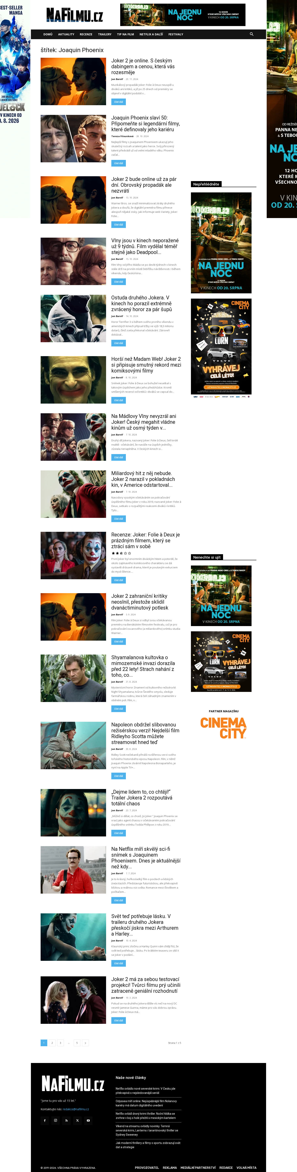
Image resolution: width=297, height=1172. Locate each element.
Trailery (104, 34)
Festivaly (176, 34)
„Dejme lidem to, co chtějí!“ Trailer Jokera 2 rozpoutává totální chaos (141, 798)
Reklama (170, 1168)
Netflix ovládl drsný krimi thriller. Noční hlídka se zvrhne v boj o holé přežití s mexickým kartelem (146, 1116)
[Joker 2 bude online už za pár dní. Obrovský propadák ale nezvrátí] (73, 200)
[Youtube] (88, 1121)
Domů (48, 34)
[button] (251, 35)
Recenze (86, 34)
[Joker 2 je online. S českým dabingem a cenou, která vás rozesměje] (73, 81)
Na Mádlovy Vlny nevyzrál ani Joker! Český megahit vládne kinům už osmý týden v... (143, 422)
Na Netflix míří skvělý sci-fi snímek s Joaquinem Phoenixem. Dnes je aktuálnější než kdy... (145, 858)
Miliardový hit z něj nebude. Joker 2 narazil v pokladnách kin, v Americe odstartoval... (143, 479)
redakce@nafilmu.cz (76, 1109)
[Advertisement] (223, 446)
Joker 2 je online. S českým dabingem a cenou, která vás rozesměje (143, 66)
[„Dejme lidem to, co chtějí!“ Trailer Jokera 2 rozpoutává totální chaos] (73, 812)
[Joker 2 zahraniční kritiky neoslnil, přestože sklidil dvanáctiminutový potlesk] (73, 617)
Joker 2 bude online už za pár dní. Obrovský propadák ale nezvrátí (144, 185)
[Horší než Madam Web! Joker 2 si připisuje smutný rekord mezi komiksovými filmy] (73, 380)
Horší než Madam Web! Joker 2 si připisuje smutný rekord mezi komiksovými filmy (146, 365)
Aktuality (66, 34)
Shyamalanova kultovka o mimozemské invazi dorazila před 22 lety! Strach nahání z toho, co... (143, 666)
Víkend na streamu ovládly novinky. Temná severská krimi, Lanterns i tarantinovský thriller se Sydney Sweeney (147, 1130)
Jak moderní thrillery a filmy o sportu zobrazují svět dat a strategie (148, 1145)
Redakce (226, 1168)
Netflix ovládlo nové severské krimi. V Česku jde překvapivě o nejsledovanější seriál (145, 1090)
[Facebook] (45, 1121)
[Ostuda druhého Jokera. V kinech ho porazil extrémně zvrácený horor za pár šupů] (73, 318)
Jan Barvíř (117, 79)
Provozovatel (147, 1168)
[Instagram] (56, 1120)
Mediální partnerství (198, 1168)
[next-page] (85, 1043)
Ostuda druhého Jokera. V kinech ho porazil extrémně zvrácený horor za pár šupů (141, 303)
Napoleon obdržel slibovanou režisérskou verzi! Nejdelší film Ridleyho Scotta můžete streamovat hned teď (145, 733)
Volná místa (246, 1168)
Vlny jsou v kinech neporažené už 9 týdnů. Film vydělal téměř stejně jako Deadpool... (145, 246)
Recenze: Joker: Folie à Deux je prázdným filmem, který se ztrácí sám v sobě (145, 540)
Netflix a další (151, 34)
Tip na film (125, 34)
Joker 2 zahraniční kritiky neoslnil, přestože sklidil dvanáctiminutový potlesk (139, 602)
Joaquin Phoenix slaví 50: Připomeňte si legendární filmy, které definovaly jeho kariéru (145, 123)
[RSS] (66, 1121)
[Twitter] (77, 1121)
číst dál (118, 101)
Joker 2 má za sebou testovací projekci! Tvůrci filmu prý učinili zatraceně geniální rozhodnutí (145, 985)
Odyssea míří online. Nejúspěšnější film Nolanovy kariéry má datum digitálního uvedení (146, 1103)
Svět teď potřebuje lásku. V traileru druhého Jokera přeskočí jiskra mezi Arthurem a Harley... (144, 925)
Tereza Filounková (122, 136)
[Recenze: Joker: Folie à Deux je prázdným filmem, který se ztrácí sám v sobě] (73, 555)
